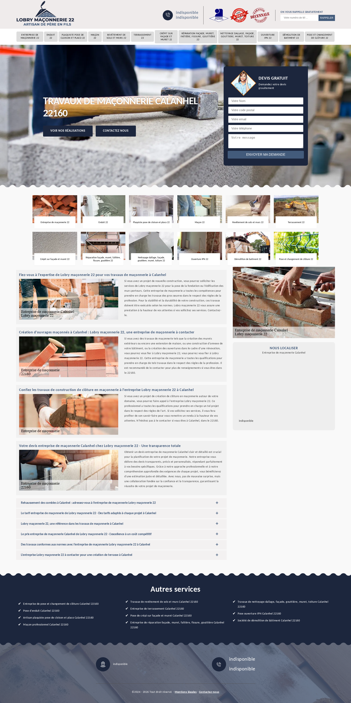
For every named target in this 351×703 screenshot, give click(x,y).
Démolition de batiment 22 (291, 36)
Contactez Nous (116, 130)
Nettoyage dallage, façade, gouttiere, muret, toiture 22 (237, 36)
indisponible (187, 13)
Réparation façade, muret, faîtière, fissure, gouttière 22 (198, 36)
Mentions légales (186, 692)
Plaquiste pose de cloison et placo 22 (73, 36)
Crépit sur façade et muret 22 (166, 36)
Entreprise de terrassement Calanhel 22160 (157, 608)
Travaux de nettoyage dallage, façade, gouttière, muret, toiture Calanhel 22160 (283, 604)
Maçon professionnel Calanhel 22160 (45, 624)
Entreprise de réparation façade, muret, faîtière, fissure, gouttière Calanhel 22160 (177, 625)
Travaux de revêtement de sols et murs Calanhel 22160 (164, 601)
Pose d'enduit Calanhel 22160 (41, 610)
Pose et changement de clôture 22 (319, 36)
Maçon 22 (95, 36)
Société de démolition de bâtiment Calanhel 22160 (269, 620)
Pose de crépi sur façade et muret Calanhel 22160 (161, 615)
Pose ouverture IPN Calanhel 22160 (259, 613)
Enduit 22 (51, 36)
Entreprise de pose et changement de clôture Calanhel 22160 (61, 604)
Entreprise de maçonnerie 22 (30, 36)
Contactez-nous (209, 692)
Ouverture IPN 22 (268, 36)
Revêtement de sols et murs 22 (116, 36)
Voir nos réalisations (67, 130)
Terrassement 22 (142, 36)
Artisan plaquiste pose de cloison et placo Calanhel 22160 (58, 617)
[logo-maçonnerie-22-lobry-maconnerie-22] (45, 13)
